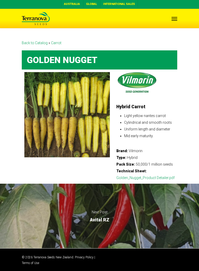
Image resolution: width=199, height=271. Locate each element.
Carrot (56, 43)
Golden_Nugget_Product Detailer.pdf (145, 178)
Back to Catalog (35, 43)
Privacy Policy (84, 257)
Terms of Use (30, 263)
